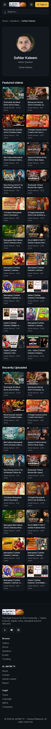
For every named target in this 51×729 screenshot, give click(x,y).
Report (5, 683)
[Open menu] (4, 4)
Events (5, 655)
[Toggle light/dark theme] (31, 4)
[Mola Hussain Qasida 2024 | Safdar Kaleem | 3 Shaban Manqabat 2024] (13, 120)
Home (5, 21)
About (5, 671)
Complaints (7, 707)
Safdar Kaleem (9, 108)
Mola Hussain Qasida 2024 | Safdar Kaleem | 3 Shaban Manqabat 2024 (13, 133)
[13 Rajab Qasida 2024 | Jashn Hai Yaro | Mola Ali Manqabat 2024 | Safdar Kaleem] (37, 120)
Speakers (14, 21)
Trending (6, 659)
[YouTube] (11, 630)
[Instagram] (18, 630)
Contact (5, 675)
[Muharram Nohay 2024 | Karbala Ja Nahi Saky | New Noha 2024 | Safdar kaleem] (37, 93)
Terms (5, 695)
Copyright (6, 699)
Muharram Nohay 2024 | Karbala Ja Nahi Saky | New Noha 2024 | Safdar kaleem (37, 106)
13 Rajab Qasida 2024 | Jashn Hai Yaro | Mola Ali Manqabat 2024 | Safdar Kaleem (37, 133)
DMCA (5, 703)
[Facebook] (4, 630)
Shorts (5, 647)
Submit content (9, 679)
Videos (5, 643)
